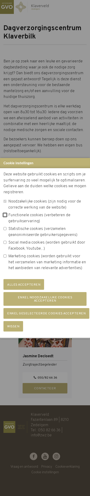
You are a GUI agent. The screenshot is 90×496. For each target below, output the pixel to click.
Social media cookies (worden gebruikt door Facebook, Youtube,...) (46, 245)
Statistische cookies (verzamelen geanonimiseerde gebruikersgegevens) (43, 232)
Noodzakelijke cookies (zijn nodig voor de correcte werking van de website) (44, 204)
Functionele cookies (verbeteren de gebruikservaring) (39, 218)
